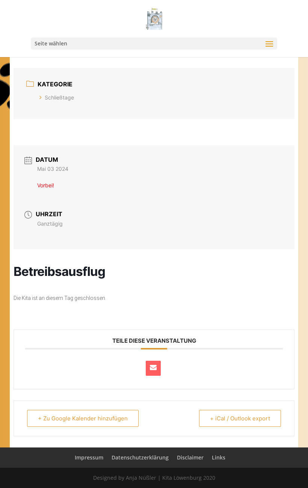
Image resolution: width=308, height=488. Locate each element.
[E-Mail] (153, 368)
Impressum (89, 457)
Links (218, 457)
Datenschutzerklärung (140, 457)
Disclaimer (190, 457)
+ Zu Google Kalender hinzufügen (83, 418)
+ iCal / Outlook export (240, 418)
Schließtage (59, 97)
